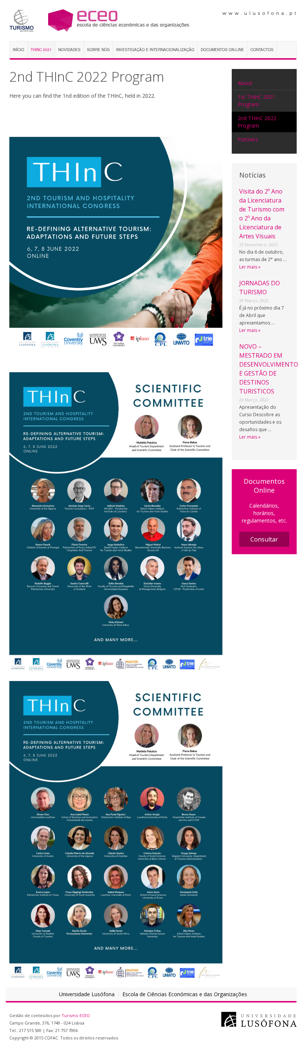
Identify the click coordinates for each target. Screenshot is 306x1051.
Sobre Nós (98, 49)
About (245, 83)
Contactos (262, 49)
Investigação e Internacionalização (155, 49)
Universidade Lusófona (87, 994)
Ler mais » (249, 267)
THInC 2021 (41, 49)
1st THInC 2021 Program (256, 100)
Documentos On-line (222, 49)
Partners (248, 139)
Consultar (264, 539)
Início (18, 49)
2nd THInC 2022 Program (257, 121)
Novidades (69, 49)
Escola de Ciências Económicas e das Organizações (184, 994)
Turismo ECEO (76, 1015)
